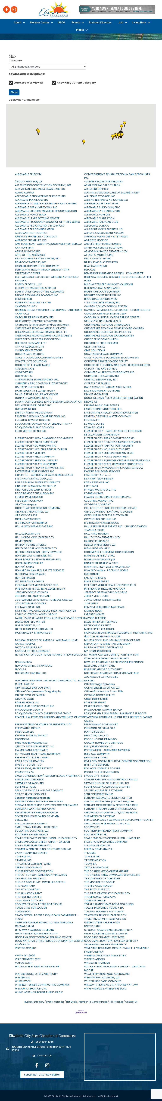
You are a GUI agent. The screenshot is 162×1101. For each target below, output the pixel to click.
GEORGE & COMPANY (97, 504)
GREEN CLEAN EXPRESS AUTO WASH (106, 515)
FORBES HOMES (93, 493)
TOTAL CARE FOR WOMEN (31, 908)
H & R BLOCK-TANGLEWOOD (101, 523)
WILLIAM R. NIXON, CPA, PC (31, 988)
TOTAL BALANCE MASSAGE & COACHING (109, 904)
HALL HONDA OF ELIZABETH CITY (34, 537)
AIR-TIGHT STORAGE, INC (99, 196)
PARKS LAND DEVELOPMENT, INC (34, 706)
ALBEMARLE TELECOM (28, 174)
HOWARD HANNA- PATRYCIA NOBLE (106, 570)
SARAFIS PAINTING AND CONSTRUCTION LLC (111, 779)
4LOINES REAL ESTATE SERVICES (103, 181)
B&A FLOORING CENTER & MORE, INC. (37, 258)
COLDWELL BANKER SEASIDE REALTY (106, 361)
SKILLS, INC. (21, 820)
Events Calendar (55, 1001)
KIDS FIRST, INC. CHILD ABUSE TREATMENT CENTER (45, 611)
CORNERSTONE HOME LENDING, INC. (37, 379)
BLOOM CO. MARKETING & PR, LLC (35, 288)
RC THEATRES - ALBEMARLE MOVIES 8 (107, 750)
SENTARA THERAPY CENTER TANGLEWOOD (110, 809)
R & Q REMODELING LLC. (98, 746)
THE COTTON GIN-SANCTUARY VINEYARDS (41, 875)
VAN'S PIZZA (22, 944)
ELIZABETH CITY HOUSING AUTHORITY (107, 449)
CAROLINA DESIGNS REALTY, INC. (34, 317)
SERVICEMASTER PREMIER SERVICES (36, 812)
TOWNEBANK (23, 911)
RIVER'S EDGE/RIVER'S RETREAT (34, 768)
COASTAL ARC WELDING (29, 354)
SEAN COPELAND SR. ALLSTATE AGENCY (39, 790)
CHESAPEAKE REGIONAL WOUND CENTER (109, 335)
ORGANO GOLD (24, 699)
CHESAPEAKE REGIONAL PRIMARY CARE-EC (41, 332)
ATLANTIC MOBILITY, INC (98, 255)
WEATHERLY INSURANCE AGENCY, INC (107, 974)
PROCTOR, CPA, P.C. (96, 735)
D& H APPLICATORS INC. (29, 387)
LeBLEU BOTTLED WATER (30, 622)
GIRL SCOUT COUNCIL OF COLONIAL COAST (110, 508)
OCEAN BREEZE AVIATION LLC (102, 688)
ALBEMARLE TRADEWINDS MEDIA (35, 229)
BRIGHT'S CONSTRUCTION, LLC (102, 295)
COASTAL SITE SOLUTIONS (31, 361)
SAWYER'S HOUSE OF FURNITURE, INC (106, 783)
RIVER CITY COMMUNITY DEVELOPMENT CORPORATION (117, 761)
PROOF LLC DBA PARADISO (100, 739)
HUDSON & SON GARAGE (30, 574)
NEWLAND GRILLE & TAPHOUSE (33, 666)
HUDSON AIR (91, 574)
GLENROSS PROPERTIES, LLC (32, 511)
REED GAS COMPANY (97, 754)
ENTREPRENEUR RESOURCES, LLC (34, 471)
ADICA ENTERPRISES (96, 189)
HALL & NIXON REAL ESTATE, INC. (34, 526)
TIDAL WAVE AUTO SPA (29, 900)
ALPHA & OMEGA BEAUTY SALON (104, 233)
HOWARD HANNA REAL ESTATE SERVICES (39, 570)
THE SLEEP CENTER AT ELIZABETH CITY (107, 893)
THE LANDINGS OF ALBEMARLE (102, 878)
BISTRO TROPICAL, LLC (28, 284)
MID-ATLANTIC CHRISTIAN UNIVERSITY (107, 644)
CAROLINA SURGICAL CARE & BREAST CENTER (112, 317)
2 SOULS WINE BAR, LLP (28, 181)
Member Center (39, 22)
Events (76, 22)
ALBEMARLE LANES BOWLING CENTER (37, 218)
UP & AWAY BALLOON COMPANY (34, 930)
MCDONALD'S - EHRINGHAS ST (33, 632)
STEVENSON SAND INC (97, 845)
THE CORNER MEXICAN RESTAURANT (106, 871)
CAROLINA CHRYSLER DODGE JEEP (105, 313)
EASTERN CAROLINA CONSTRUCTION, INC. (40, 416)
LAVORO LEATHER (95, 618)
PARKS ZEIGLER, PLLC (96, 706)
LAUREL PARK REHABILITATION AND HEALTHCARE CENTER (49, 618)
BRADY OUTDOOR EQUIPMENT (102, 291)
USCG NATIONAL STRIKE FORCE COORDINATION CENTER (49, 941)
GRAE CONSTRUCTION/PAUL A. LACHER (108, 511)
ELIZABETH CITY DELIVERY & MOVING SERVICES (112, 442)
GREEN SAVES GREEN (27, 519)
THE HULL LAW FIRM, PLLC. (30, 878)
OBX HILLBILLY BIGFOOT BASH (32, 688)
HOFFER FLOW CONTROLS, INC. (33, 555)
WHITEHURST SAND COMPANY (102, 981)
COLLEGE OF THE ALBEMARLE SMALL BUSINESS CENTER (117, 365)
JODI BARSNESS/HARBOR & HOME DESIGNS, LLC (44, 600)
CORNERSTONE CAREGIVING (101, 376)
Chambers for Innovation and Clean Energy (42, 325)
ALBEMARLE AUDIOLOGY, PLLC (102, 207)
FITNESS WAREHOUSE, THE (100, 489)
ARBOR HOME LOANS (27, 251)
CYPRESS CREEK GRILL (97, 383)
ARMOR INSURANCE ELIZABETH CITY (105, 251)
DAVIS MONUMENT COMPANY (102, 390)
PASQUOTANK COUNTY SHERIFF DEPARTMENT (43, 713)
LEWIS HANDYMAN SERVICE (100, 622)
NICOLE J (20, 669)
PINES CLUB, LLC (24, 732)
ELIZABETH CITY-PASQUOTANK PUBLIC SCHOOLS (113, 468)
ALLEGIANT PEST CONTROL (31, 233)
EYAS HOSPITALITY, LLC (98, 475)
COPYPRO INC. (24, 376)
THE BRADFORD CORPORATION (34, 871)
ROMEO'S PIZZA (24, 772)
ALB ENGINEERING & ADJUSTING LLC (106, 200)
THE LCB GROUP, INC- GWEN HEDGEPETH (40, 882)
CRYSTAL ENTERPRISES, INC (100, 379)
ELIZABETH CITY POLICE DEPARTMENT (107, 456)
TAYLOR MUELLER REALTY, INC (33, 864)
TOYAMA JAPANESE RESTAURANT (104, 911)
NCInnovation (23, 662)
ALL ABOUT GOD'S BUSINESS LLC (103, 229)
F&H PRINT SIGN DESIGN (98, 478)
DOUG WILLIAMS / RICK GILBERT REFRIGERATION (113, 398)
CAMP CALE (22, 313)
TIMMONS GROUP (95, 900)
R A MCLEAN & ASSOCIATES (31, 750)
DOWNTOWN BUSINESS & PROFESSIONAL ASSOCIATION (48, 402)
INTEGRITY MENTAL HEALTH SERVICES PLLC (110, 585)
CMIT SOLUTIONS (94, 350)
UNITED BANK (92, 926)
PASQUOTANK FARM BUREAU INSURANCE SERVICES (115, 713)
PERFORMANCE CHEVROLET (101, 724)
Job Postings (116, 1001)
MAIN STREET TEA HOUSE (99, 629)
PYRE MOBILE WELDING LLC (31, 743)
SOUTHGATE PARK (95, 834)
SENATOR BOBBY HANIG (98, 794)
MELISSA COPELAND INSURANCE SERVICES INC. (112, 640)
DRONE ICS (90, 402)
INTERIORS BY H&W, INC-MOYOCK (104, 589)
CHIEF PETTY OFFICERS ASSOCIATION (37, 339)
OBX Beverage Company (99, 684)
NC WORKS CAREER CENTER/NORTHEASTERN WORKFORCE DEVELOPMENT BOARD (111, 656)
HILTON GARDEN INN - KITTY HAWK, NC (38, 552)
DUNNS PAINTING (25, 409)
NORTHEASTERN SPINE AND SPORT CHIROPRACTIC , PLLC (49, 680)
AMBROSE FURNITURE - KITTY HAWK (106, 236)
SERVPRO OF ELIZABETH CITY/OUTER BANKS (110, 812)
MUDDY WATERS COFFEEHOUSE (103, 647)
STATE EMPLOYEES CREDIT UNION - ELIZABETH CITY (46, 838)
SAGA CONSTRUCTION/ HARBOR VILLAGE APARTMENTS (48, 776)
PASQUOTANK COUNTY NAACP (103, 710)
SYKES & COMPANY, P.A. (98, 849)
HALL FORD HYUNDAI (96, 533)
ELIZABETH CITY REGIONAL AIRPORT (36, 460)
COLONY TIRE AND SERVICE (100, 368)
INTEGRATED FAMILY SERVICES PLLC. (37, 585)
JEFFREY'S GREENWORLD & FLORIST (105, 592)
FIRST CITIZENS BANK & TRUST (33, 489)
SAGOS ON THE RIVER (97, 776)
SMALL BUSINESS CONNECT (31, 823)
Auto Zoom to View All (29, 82)
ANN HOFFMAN (24, 247)
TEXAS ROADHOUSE (96, 867)
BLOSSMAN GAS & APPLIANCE (102, 288)
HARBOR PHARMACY (96, 541)
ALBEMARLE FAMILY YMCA (30, 214)
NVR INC (89, 680)
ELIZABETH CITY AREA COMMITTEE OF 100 (109, 438)
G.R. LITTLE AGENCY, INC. (99, 501)
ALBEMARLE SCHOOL (96, 225)
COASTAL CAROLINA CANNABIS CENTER (39, 357)
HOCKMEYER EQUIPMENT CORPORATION (109, 552)
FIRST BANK (91, 486)
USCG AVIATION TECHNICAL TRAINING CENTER (43, 937)
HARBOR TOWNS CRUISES (30, 545)
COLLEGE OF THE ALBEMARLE (32, 365)
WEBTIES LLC (22, 977)
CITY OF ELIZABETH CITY (29, 346)
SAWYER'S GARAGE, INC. (29, 783)
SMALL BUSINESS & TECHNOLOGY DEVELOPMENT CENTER (118, 820)
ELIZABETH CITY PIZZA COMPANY (35, 456)
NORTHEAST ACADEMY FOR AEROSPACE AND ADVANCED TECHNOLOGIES (111, 674)
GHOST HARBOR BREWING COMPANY (37, 508)
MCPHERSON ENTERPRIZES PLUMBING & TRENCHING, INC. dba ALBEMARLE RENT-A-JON (118, 634)
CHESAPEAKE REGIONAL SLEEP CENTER (107, 332)
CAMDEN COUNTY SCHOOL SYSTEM (105, 306)
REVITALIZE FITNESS (96, 757)
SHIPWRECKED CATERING (99, 816)
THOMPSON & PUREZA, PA (100, 897)
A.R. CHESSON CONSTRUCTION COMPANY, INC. (43, 185)
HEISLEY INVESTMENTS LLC (100, 545)
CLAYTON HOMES (94, 346)
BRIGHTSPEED (23, 299)
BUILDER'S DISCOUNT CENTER (33, 302)
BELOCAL (89, 269)
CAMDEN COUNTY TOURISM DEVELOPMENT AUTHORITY (48, 310)
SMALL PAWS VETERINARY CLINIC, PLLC (107, 823)
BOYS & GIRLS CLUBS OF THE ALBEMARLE (39, 291)
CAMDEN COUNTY (26, 306)
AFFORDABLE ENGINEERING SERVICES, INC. (40, 196)
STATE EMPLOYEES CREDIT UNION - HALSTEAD (112, 838)
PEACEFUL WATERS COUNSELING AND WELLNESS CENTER (49, 717)
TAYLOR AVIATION (95, 860)
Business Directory (100, 22)
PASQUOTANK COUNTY (29, 710)
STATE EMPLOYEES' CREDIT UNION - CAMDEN (42, 842)
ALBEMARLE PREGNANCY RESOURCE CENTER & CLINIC (47, 222)
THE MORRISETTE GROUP (99, 882)
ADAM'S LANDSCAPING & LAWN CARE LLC (40, 189)
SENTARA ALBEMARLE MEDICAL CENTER (108, 798)
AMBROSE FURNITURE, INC (31, 240)
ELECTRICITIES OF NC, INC (30, 431)
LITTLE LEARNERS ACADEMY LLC (34, 629)
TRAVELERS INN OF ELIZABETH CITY (105, 915)
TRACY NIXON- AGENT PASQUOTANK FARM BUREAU (46, 915)
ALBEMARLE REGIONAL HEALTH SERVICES (39, 225)
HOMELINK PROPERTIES (29, 563)
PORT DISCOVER (94, 732)
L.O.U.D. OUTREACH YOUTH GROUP (36, 614)
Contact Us (131, 1001)
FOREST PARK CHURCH (29, 497)
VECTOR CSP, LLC (25, 948)
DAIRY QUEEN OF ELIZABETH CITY (35, 390)
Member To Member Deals (93, 1001)
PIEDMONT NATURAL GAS (99, 728)
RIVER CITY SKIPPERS (96, 765)
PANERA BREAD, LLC (27, 702)
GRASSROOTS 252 (26, 515)
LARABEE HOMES (94, 614)
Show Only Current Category (76, 82)
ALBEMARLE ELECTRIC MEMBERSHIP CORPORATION (46, 211)
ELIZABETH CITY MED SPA (30, 453)
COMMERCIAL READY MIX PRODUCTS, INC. (109, 372)
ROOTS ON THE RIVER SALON (101, 772)
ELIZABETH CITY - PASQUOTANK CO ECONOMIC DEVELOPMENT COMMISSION (113, 432)
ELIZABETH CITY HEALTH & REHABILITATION (41, 449)
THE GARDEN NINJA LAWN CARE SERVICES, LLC (112, 875)
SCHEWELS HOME (25, 787)
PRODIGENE (22, 739)
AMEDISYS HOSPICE (96, 240)
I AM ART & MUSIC (95, 578)
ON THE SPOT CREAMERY (30, 695)
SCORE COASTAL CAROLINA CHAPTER (107, 787)
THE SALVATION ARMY (28, 893)
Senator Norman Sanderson (32, 798)
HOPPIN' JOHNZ (24, 567)
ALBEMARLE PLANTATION (99, 218)
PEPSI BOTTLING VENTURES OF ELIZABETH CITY (43, 724)
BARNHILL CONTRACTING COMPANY (37, 266)
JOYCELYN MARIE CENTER (30, 603)
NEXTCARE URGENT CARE (99, 666)
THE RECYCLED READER (98, 886)
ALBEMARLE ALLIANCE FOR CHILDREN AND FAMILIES (46, 203)
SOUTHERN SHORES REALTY (31, 834)
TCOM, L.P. (90, 864)
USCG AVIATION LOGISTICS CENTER (106, 933)
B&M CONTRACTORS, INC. (30, 262)
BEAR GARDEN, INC (95, 266)
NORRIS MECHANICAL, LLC (30, 673)
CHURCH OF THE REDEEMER (101, 343)
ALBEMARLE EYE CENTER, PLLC (102, 211)
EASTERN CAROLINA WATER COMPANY (107, 416)
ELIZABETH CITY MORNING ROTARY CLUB (108, 453)
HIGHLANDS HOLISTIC (97, 548)
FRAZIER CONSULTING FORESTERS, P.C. (107, 497)
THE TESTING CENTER (28, 897)
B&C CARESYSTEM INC (97, 258)
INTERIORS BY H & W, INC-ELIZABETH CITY (40, 589)
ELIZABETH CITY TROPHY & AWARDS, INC (39, 468)
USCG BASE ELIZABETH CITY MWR (104, 937)
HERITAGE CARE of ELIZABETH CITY (36, 548)
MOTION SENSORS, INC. (29, 647)
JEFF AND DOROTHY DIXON (31, 592)
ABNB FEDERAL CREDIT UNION (102, 185)
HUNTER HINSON (25, 578)
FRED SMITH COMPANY (29, 501)
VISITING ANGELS (94, 959)
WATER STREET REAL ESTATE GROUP (37, 966)
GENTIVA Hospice (26, 504)
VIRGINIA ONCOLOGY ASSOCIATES (105, 955)
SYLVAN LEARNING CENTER (31, 853)
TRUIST (19, 919)
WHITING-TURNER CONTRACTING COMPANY (42, 985)
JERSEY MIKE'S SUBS (96, 596)
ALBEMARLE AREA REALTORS (101, 203)
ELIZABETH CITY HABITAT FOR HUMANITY (108, 446)
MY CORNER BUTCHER (97, 651)
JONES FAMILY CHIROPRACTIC (102, 600)
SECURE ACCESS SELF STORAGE (103, 790)
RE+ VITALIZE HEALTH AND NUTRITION (37, 754)
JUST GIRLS (91, 603)
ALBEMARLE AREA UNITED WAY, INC (36, 207)
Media (80, 29)
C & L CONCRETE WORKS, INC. (102, 302)
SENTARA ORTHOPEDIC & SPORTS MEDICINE (111, 805)
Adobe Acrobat (24, 192)
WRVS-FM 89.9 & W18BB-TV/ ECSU (105, 988)
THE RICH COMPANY (27, 889)
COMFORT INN (24, 372)
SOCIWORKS (91, 827)
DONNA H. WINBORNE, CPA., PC (33, 398)
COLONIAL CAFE (24, 368)
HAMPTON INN (23, 541)
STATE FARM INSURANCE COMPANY (105, 842)
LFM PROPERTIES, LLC (27, 625)
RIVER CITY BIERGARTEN (29, 761)
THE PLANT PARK (25, 886)
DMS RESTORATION (96, 394)
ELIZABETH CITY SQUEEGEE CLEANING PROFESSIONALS (117, 460)
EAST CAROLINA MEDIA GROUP (34, 412)
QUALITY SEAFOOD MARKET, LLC (34, 746)
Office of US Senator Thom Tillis (103, 691)
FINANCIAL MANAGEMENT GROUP (35, 486)
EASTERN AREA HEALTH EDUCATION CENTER (111, 412)
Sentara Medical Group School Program (109, 801)
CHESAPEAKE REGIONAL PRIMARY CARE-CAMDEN (114, 328)
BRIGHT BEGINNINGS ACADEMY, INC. (37, 295)
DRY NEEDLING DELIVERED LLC (33, 405)
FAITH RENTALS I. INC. (97, 482)
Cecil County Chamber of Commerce (38, 321)
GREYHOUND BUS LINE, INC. (100, 519)
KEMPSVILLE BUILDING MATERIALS (104, 607)
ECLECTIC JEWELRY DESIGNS (32, 420)
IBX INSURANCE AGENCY (29, 581)
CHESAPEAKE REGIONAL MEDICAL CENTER (40, 328)
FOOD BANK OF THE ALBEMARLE (34, 493)
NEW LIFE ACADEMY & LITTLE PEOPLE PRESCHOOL (114, 662)
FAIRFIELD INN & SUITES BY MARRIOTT (37, 482)
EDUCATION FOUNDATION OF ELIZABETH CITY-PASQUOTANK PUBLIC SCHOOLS (43, 425)
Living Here (139, 22)
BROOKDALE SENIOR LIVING (100, 299)
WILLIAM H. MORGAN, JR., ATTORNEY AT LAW (111, 985)
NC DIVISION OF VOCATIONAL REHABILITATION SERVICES (49, 654)
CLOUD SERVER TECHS (28, 350)
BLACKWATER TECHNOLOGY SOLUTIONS (108, 284)
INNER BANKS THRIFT (96, 581)
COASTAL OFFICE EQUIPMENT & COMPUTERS (111, 357)
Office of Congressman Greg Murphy (38, 691)
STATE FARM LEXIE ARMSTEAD (33, 845)
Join (120, 22)
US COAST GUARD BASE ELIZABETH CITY (108, 930)
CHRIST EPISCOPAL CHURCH (101, 339)
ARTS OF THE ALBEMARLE (30, 255)
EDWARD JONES (94, 424)
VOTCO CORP (23, 963)
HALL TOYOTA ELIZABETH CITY (102, 537)
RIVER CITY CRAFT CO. (28, 765)
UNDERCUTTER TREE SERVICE (102, 922)
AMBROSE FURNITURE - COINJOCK (36, 236)
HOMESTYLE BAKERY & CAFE (101, 563)
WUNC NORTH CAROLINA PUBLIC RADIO (39, 992)
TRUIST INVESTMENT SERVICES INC (105, 919)
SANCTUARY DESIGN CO (29, 779)
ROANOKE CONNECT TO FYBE (102, 768)
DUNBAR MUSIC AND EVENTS (101, 405)
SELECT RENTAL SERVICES (30, 794)
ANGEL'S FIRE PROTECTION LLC (102, 244)
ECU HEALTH (91, 420)
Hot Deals (71, 1001)
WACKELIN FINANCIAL (97, 963)
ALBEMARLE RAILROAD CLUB (101, 222)
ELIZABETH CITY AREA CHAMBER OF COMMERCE (44, 438)
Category (15, 60)
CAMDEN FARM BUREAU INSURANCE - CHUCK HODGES (117, 310)
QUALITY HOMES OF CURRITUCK (103, 743)
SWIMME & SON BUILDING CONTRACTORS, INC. (43, 849)
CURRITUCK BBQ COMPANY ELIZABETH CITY (41, 383)
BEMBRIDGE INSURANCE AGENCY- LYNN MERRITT (113, 273)
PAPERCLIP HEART (95, 702)
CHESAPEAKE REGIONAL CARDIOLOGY (107, 325)
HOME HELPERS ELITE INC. (99, 555)
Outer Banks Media (96, 699)
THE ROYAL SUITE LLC (97, 889)
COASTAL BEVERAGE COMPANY (103, 354)
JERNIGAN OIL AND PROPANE (32, 596)
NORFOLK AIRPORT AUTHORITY (103, 669)
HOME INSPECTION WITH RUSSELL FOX (38, 559)
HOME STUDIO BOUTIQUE (99, 559)
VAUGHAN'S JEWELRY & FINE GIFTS (105, 944)
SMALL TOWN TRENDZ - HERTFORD (36, 827)
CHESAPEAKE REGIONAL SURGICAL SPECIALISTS (43, 335)
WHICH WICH (23, 981)
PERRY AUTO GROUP (27, 728)
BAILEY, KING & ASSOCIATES (101, 262)
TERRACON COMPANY (28, 867)
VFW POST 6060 (25, 955)
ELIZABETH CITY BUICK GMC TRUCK (36, 442)
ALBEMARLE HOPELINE (97, 214)
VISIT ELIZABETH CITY (27, 959)
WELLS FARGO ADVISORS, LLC (102, 977)
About (17, 22)
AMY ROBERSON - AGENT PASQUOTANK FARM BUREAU (48, 244)
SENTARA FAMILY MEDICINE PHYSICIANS (39, 801)
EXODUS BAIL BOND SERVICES (102, 471)
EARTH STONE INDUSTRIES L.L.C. (103, 409)
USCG (61, 22)
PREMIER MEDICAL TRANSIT (31, 735)
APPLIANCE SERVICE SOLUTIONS (103, 247)
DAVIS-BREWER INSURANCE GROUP (36, 394)
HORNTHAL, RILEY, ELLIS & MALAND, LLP (107, 567)
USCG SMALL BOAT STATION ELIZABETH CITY (111, 941)
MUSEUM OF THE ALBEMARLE (32, 651)
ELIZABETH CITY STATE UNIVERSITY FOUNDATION (113, 464)
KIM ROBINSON (93, 611)
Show (14, 92)
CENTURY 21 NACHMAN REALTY (102, 321)
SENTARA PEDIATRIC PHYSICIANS (35, 809)
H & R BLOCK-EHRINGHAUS (31, 523)
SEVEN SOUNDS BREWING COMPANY (37, 816)
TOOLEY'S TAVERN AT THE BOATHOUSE (38, 904)
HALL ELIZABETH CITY (27, 533)
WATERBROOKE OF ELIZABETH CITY (36, 974)
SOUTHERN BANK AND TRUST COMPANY (108, 831)
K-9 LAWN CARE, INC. (27, 607)
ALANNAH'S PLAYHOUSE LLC (31, 200)
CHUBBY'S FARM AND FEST (31, 343)
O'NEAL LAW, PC (24, 684)
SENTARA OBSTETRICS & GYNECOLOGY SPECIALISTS (46, 805)
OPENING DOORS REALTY (99, 695)
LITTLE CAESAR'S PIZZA (97, 625)
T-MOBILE (90, 853)
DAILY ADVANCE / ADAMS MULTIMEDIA (107, 387)
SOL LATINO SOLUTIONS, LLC (32, 831)
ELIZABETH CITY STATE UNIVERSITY (36, 464)
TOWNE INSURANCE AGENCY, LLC (104, 908)
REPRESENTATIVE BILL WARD (32, 757)
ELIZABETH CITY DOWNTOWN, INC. (35, 446)
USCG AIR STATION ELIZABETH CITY (36, 933)
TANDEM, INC (23, 856)
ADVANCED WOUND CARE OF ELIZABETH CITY (112, 192)
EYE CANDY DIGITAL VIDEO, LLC (34, 478)
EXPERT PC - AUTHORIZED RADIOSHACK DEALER (44, 475)
